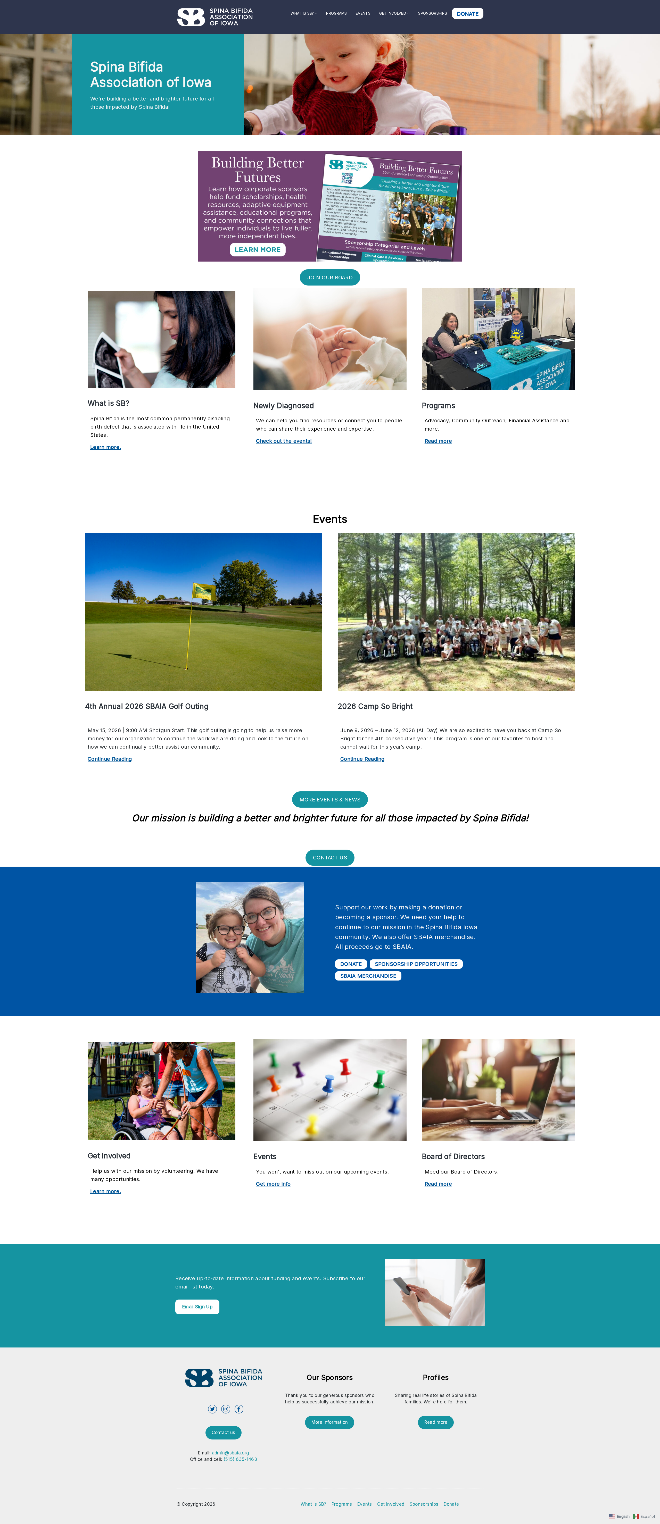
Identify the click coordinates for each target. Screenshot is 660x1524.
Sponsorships (432, 13)
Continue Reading (110, 759)
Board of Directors (453, 1156)
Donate (467, 14)
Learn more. (105, 447)
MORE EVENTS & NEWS (330, 800)
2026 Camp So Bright (375, 706)
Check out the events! (284, 441)
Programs (336, 13)
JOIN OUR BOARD (330, 277)
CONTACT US (330, 858)
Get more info (273, 1184)
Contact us (223, 1432)
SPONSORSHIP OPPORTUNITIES (416, 964)
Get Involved (392, 13)
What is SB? (302, 13)
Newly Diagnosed (283, 405)
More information (329, 1422)
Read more (438, 441)
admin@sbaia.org (230, 1452)
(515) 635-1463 (240, 1459)
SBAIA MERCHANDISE (368, 976)
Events (363, 13)
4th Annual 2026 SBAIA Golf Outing (147, 706)
